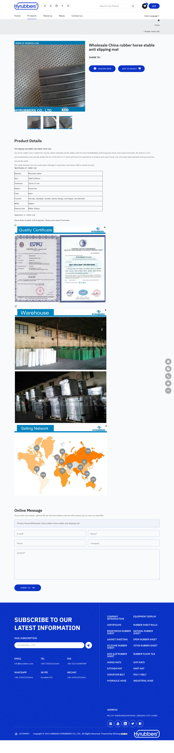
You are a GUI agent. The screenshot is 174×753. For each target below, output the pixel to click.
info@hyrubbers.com (23, 663)
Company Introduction (115, 617)
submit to (25, 588)
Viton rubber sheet (145, 645)
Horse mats (114, 662)
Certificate (114, 625)
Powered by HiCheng (111, 733)
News (62, 15)
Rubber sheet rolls (152, 31)
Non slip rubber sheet (117, 655)
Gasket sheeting (117, 639)
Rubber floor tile (144, 654)
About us (47, 15)
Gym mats (139, 662)
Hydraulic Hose (116, 680)
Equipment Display (144, 616)
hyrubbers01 (47, 677)
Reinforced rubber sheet (119, 632)
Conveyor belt (116, 674)
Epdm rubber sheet (145, 639)
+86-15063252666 (50, 663)
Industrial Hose (143, 680)
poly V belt (139, 674)
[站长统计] (124, 733)
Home (17, 15)
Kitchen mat (114, 668)
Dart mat (138, 668)
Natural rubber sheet (143, 632)
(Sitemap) (24, 733)
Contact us (77, 15)
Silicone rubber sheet (117, 646)
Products (32, 15)
